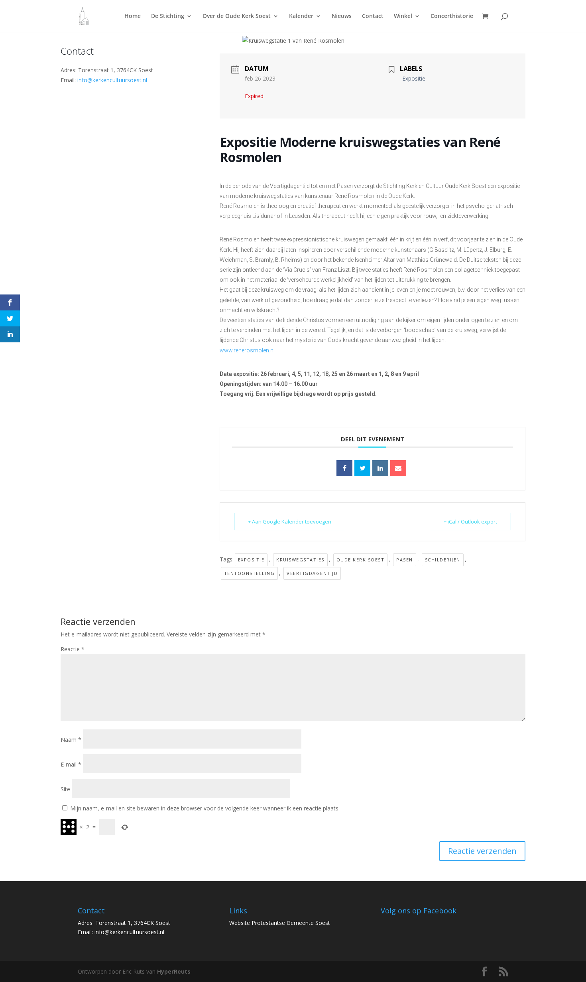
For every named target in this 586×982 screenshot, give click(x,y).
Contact (372, 16)
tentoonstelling (249, 573)
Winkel (403, 16)
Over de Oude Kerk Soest (237, 16)
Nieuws (342, 16)
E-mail (71, 764)
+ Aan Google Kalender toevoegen (289, 521)
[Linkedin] (380, 468)
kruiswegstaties (300, 560)
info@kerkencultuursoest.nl (112, 80)
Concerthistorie (452, 16)
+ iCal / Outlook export (470, 521)
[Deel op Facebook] (344, 468)
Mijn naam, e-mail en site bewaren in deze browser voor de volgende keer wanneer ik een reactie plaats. (205, 808)
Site (65, 789)
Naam (71, 739)
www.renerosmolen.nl (247, 350)
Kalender (301, 16)
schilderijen (442, 560)
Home (132, 16)
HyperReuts (174, 971)
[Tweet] (362, 468)
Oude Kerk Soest (360, 560)
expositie (251, 560)
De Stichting (167, 16)
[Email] (398, 468)
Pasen (404, 560)
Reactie (73, 649)
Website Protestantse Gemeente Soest (279, 923)
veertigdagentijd (312, 573)
